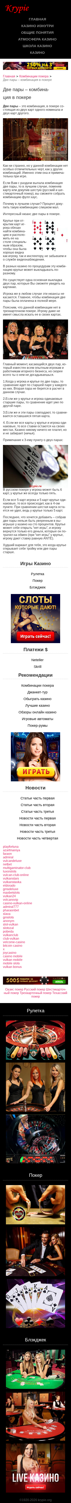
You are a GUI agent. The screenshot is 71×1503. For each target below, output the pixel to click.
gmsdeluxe (10, 889)
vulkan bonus (12, 966)
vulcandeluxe (12, 860)
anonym (8, 921)
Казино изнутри (37, 26)
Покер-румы (38, 726)
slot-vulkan (10, 924)
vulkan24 (9, 896)
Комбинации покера (34, 76)
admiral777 (11, 906)
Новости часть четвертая (37, 838)
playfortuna (11, 846)
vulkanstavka (12, 882)
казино (37, 53)
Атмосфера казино (37, 39)
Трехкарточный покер (35, 993)
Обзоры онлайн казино (37, 712)
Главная (37, 19)
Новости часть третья (37, 832)
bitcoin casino (12, 945)
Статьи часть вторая (37, 805)
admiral (8, 857)
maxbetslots (11, 892)
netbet (7, 864)
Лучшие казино (37, 706)
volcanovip (10, 899)
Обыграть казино (37, 699)
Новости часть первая (37, 818)
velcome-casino (14, 942)
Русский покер (34, 989)
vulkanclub (10, 935)
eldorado (9, 885)
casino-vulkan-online (17, 903)
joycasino (9, 952)
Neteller (37, 660)
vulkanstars (11, 878)
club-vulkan (11, 938)
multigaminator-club (17, 868)
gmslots (8, 917)
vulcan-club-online (16, 875)
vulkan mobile (12, 959)
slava (6, 913)
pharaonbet (11, 910)
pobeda (8, 931)
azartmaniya (11, 850)
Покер (38, 581)
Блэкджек (38, 587)
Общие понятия (37, 33)
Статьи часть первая (38, 798)
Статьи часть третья (37, 812)
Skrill (37, 667)
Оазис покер (14, 989)
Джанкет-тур (37, 692)
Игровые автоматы (37, 719)
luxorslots (9, 871)
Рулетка (37, 574)
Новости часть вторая (38, 825)
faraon (7, 853)
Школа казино (37, 46)
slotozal (8, 928)
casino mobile (12, 956)
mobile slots (11, 963)
